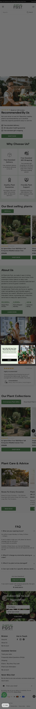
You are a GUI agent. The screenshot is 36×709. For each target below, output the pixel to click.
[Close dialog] (34, 346)
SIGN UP (9, 360)
